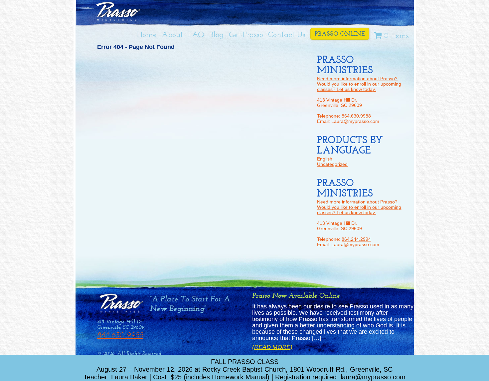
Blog (216, 35)
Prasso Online (340, 34)
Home (147, 35)
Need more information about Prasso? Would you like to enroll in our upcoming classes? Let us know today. (359, 84)
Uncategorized (332, 164)
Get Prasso (246, 35)
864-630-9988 (120, 335)
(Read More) (272, 347)
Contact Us (286, 35)
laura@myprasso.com (373, 377)
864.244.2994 (356, 239)
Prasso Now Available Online (296, 296)
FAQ (196, 35)
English (324, 159)
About (172, 35)
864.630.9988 (356, 116)
